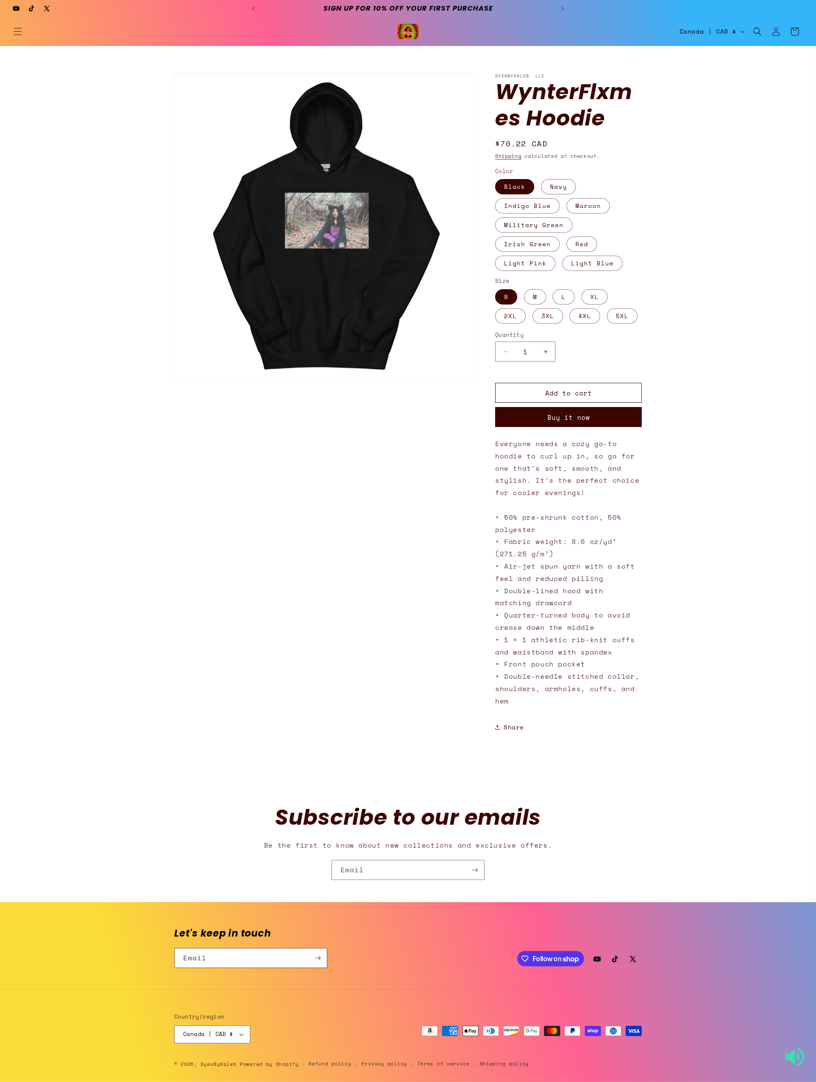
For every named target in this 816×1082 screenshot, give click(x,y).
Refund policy (330, 1063)
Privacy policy (384, 1063)
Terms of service (443, 1063)
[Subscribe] (474, 870)
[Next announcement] (562, 8)
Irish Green (527, 243)
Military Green (534, 224)
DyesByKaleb (220, 1064)
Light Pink (525, 263)
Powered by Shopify (269, 1064)
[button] (17, 31)
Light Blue (592, 263)
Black (514, 186)
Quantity (509, 335)
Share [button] (514, 727)
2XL (510, 315)
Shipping (508, 155)
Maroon (588, 205)
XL (594, 296)
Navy (558, 186)
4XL (584, 315)
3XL (547, 315)
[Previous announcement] (253, 8)
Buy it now (568, 417)
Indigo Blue (527, 205)
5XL (622, 315)
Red (581, 243)
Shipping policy (504, 1063)
